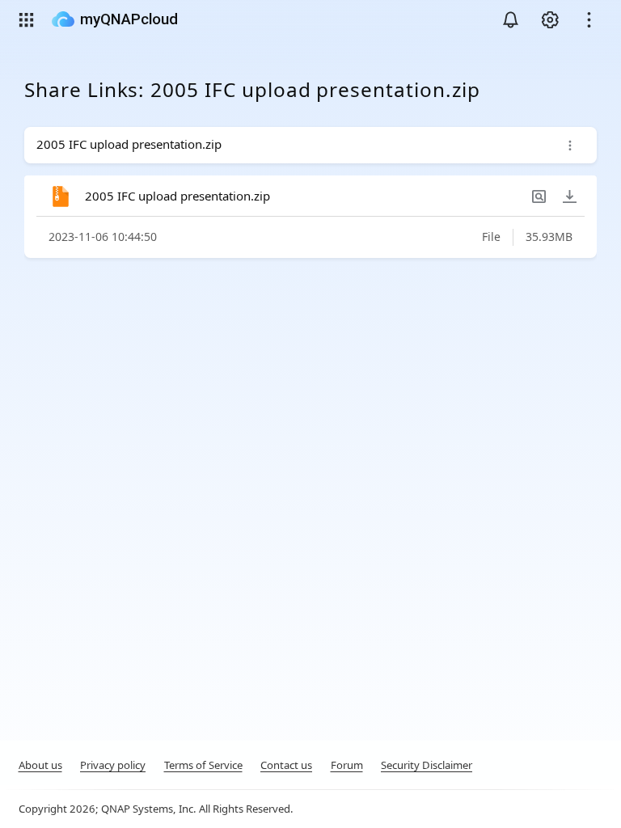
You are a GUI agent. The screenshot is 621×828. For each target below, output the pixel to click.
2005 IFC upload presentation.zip (177, 196)
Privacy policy (113, 765)
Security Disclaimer (426, 765)
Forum (347, 765)
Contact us (286, 765)
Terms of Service (203, 765)
